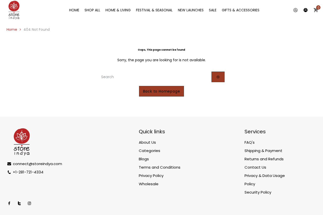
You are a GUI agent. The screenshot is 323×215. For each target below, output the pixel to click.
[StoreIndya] (14, 9)
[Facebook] (9, 203)
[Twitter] (19, 203)
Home (12, 29)
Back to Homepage (161, 91)
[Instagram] (29, 203)
